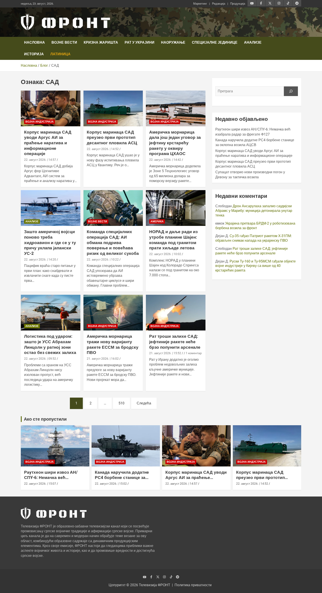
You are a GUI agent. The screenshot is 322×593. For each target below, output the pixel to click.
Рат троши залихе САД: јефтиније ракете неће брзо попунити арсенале (174, 342)
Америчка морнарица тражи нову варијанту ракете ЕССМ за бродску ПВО (112, 344)
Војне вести (64, 42)
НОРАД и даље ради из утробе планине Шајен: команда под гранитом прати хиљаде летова (173, 239)
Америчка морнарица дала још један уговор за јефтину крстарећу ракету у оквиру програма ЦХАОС (175, 143)
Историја (34, 54)
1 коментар (194, 353)
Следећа (144, 403)
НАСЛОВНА (34, 42)
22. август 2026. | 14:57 (40, 159)
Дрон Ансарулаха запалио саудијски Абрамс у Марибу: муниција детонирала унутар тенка (253, 210)
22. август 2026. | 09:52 (40, 358)
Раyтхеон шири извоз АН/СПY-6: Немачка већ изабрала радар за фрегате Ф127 (52, 480)
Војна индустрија (39, 121)
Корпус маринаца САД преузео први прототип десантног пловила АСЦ (112, 137)
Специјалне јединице (214, 42)
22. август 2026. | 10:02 (165, 254)
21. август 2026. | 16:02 (103, 358)
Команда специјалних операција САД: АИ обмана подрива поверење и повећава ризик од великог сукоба (113, 242)
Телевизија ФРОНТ (154, 585)
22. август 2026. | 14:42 (165, 159)
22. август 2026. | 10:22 (103, 259)
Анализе (253, 42)
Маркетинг (200, 3)
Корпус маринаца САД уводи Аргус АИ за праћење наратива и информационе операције (47, 143)
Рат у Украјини (139, 42)
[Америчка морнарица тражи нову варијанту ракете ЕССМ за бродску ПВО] (113, 313)
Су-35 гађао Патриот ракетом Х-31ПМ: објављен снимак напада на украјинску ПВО (253, 238)
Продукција (237, 3)
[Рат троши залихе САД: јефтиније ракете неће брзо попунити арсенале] (176, 313)
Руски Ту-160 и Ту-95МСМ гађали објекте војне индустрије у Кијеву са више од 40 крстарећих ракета (255, 266)
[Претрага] (291, 91)
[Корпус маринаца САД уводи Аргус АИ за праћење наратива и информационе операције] (50, 108)
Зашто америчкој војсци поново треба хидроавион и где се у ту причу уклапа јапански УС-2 (50, 242)
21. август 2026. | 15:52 (165, 353)
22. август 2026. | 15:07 (40, 483)
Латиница (60, 54)
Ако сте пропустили (45, 419)
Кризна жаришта (101, 42)
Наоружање (173, 42)
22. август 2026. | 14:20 (40, 259)
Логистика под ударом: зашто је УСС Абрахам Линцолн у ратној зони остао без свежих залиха (50, 344)
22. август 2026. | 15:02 (111, 483)
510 (121, 403)
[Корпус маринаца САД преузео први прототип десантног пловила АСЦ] (113, 108)
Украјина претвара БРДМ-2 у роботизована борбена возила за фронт (255, 225)
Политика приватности (193, 585)
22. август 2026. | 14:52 (103, 149)
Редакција (218, 3)
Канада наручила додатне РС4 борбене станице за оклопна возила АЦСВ (122, 478)
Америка (157, 221)
